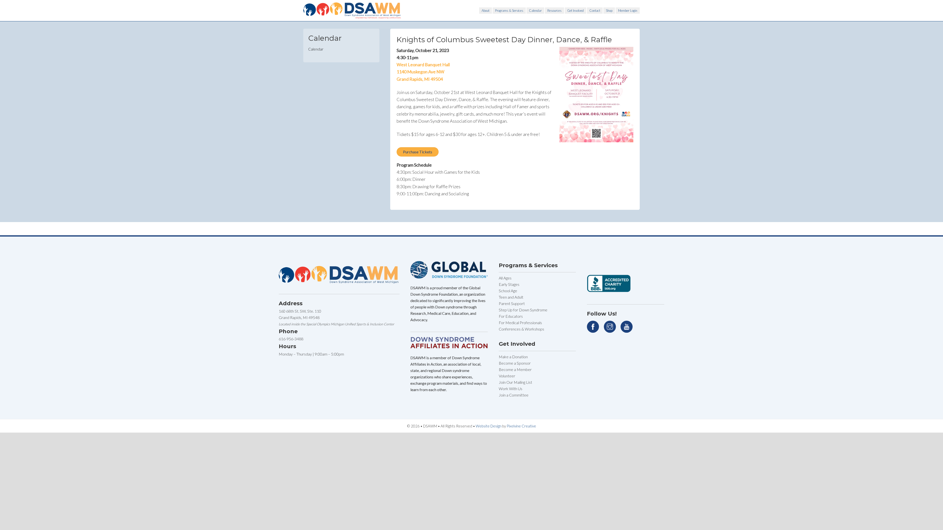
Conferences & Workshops (521, 329)
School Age (508, 290)
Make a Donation (513, 356)
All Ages (505, 278)
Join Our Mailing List (515, 382)
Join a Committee (513, 395)
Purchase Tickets (417, 151)
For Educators (511, 316)
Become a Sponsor (515, 363)
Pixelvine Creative (521, 426)
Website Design (488, 426)
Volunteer (507, 375)
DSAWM (352, 10)
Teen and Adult (511, 297)
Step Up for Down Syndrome (523, 309)
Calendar (315, 49)
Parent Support (512, 303)
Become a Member (515, 369)
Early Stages (509, 284)
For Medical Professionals (520, 322)
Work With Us (510, 388)
